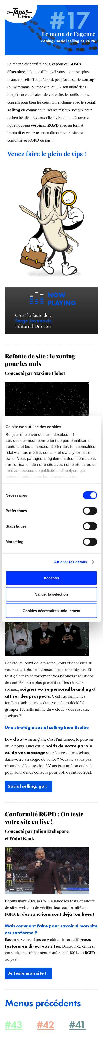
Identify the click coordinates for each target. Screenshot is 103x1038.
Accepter (52, 578)
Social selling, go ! (27, 786)
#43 (14, 1024)
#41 (77, 1024)
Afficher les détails (70, 562)
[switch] (90, 511)
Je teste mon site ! (27, 973)
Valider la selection (51, 594)
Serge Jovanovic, (34, 320)
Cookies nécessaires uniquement (51, 610)
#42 (45, 1024)
